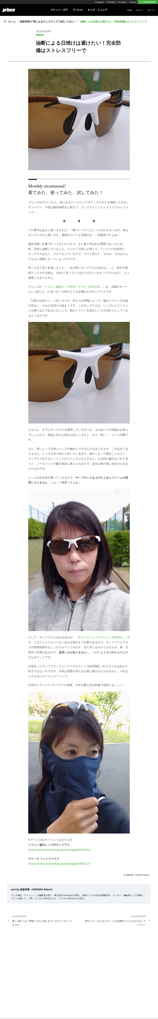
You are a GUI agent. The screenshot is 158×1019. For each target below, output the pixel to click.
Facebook (122, 2)
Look (129, 10)
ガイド (151, 10)
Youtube (132, 2)
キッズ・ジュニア (97, 9)
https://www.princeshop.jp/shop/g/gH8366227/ (59, 863)
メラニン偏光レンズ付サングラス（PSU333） (74, 286)
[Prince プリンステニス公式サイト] (9, 11)
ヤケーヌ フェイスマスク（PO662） (101, 637)
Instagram (99, 2)
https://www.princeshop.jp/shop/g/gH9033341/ (59, 849)
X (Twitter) (110, 2)
